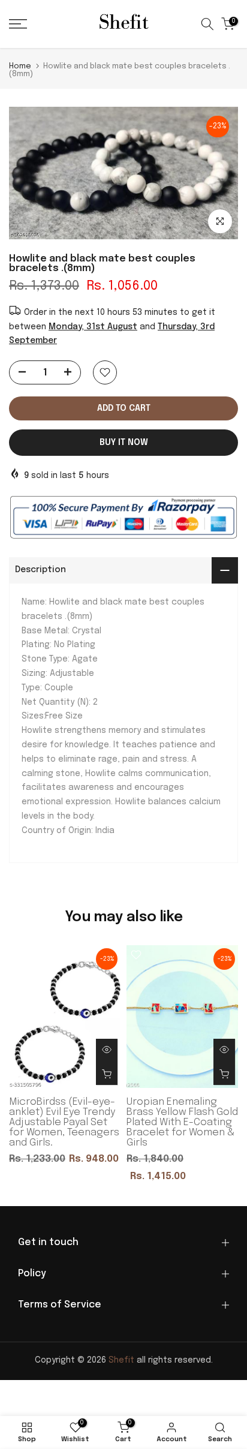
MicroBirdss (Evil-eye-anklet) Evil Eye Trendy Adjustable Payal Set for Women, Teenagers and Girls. (64, 1121)
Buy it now (124, 442)
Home (20, 66)
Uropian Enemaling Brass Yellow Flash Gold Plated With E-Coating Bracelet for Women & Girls (182, 1121)
